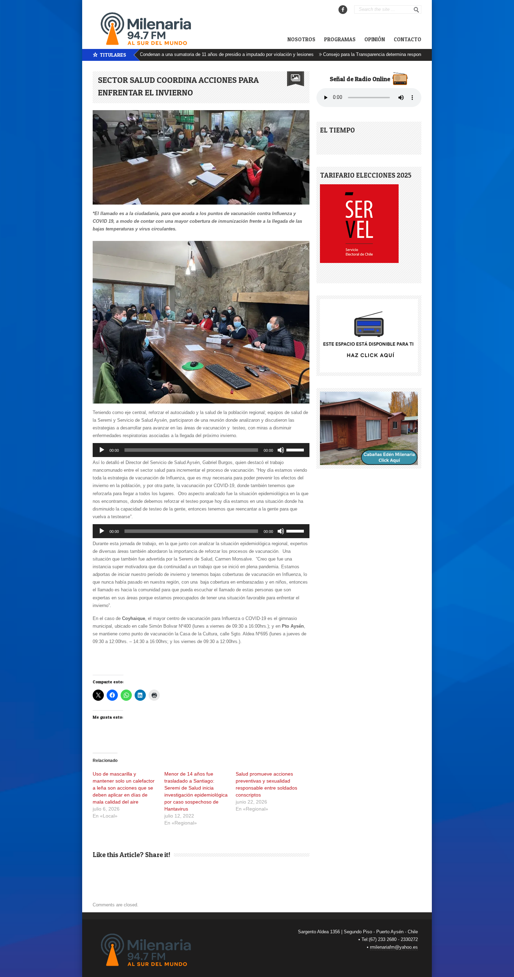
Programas (340, 39)
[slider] (296, 449)
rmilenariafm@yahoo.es (394, 947)
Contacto (407, 39)
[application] (201, 450)
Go (416, 10)
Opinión (374, 39)
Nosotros (301, 39)
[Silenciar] (280, 450)
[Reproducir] (101, 450)
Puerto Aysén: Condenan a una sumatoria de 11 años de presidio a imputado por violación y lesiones (184, 54)
